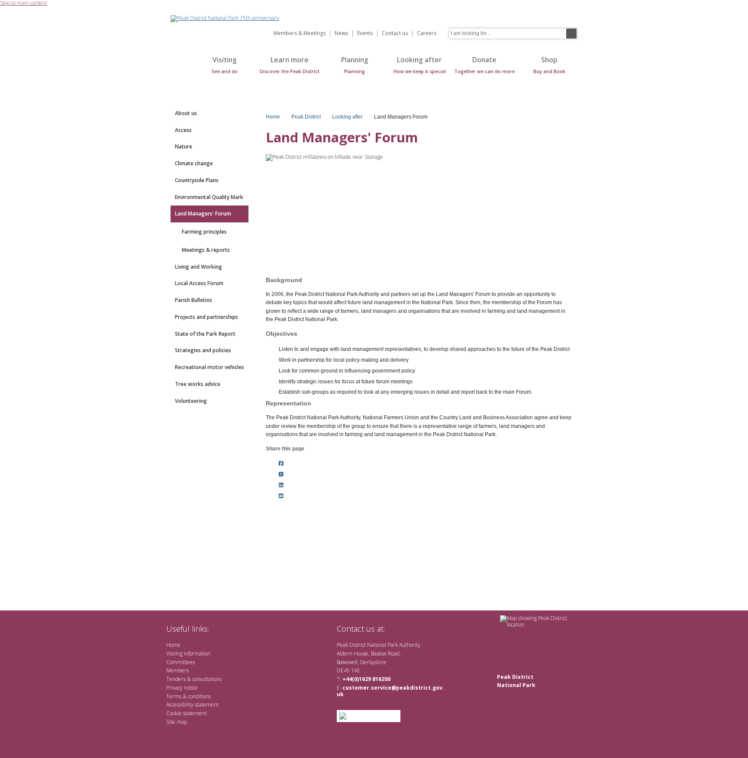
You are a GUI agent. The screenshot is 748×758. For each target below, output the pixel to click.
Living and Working (198, 266)
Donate (484, 64)
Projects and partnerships (206, 317)
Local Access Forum (199, 283)
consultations (207, 679)
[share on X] (281, 475)
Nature (183, 146)
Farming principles (204, 231)
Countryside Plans (197, 180)
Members (177, 670)
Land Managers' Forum (203, 213)
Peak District (306, 117)
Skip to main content (23, 3)
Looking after (419, 64)
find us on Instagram (438, 628)
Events (365, 33)
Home (179, 69)
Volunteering (191, 401)
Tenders (176, 679)
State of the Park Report (205, 333)
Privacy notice (182, 687)
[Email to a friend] (281, 496)
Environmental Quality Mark (209, 197)
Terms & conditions (188, 696)
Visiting (225, 64)
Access (183, 130)
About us (186, 113)
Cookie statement (186, 713)
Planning (354, 64)
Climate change (194, 163)
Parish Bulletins (193, 300)
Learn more (289, 64)
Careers (426, 33)
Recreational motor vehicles (209, 367)
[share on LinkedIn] (281, 485)
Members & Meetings (300, 33)
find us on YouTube (424, 628)
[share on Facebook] (281, 464)
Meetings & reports (206, 250)
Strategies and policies (203, 350)
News (341, 33)
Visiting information (188, 653)
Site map (176, 722)
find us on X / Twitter (396, 628)
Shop (549, 64)
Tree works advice (197, 384)
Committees (180, 662)
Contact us (395, 33)
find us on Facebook (410, 628)
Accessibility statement (192, 704)
